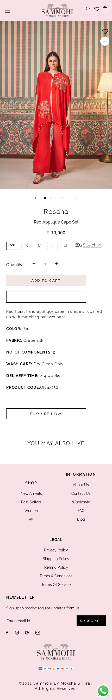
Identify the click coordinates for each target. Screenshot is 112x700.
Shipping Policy (56, 559)
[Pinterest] (27, 633)
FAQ (81, 511)
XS (12, 245)
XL (66, 245)
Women (31, 511)
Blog (81, 519)
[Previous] (35, 198)
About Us (81, 485)
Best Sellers (31, 502)
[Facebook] (7, 633)
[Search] (88, 8)
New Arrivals (31, 493)
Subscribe (91, 621)
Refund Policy (56, 567)
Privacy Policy (56, 550)
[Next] (77, 198)
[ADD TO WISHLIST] (105, 30)
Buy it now (46, 297)
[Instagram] (17, 633)
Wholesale (81, 502)
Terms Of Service (56, 585)
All (31, 519)
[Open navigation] (7, 10)
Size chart (92, 245)
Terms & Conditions (56, 576)
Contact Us (81, 493)
